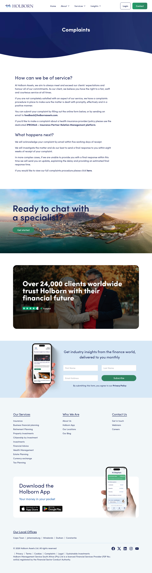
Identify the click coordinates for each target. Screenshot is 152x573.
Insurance (18, 420)
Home (53, 5)
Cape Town (18, 537)
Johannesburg (33, 537)
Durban (59, 537)
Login (125, 5)
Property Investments (23, 433)
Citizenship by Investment (25, 437)
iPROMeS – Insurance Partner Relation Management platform (61, 124)
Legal (61, 553)
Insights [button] (94, 5)
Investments (19, 441)
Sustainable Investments (78, 553)
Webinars (116, 425)
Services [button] (79, 5)
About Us (67, 420)
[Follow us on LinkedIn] (125, 548)
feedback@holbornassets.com (41, 115)
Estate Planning (20, 454)
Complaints (50, 553)
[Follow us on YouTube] (137, 548)
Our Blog (67, 433)
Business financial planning (26, 425)
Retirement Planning (23, 429)
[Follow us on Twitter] (119, 548)
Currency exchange (22, 458)
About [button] (64, 5)
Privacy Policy (119, 385)
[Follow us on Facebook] (113, 548)
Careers (116, 429)
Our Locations (69, 429)
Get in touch (118, 420)
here (89, 170)
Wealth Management (23, 450)
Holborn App (69, 425)
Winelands (48, 537)
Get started (23, 230)
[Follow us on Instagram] (131, 548)
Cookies (38, 553)
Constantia (71, 537)
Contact (140, 5)
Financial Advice (21, 445)
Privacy (19, 553)
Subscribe (119, 378)
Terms (28, 553)
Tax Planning (19, 462)
